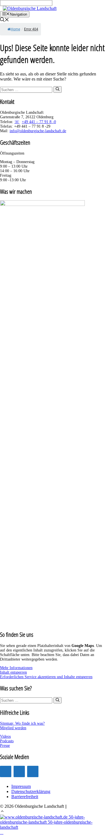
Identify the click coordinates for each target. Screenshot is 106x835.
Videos (5, 736)
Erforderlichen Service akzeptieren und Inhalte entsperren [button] (46, 677)
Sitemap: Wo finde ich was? (22, 723)
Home (15, 29)
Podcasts (7, 741)
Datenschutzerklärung (30, 791)
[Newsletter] (32, 771)
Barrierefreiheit (24, 796)
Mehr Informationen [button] (16, 668)
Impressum (21, 786)
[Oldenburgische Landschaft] (30, 8)
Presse (5, 745)
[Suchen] (57, 89)
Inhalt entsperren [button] (13, 672)
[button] (2, 811)
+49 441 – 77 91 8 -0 (39, 122)
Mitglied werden (13, 728)
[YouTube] (19, 771)
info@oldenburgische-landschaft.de (38, 131)
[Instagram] (5, 771)
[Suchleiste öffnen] (4, 20)
